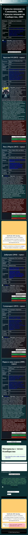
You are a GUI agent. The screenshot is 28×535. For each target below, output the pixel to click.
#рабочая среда (12, 318)
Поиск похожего (18, 136)
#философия (12, 269)
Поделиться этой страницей (14, 52)
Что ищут (15, 0)
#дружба (11, 33)
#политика (18, 383)
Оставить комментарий (14, 474)
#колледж (22, 30)
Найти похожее (7, 0)
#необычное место (13, 273)
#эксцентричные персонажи (16, 35)
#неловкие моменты (14, 75)
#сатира (16, 28)
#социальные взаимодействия (14, 33)
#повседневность (16, 377)
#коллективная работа (14, 325)
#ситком (16, 376)
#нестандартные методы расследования (15, 79)
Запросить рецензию (20, 293)
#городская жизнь (13, 382)
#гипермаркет (17, 317)
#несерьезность (16, 74)
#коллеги (17, 387)
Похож (18, 139)
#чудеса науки (18, 166)
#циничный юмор (13, 168)
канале (22, 246)
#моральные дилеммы (14, 272)
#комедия (11, 28)
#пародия (21, 28)
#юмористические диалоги (15, 324)
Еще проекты (23, 0)
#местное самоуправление (17, 388)
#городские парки (13, 385)
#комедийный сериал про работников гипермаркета (15, 321)
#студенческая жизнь (14, 30)
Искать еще (14, 441)
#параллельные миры (14, 163)
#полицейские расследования (16, 73)
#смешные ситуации (14, 71)
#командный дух (13, 76)
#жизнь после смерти (14, 271)
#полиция (16, 69)
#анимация (12, 159)
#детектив (22, 69)
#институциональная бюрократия (14, 379)
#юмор (21, 31)
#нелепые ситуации (14, 31)
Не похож (19, 141)
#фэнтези (16, 267)
